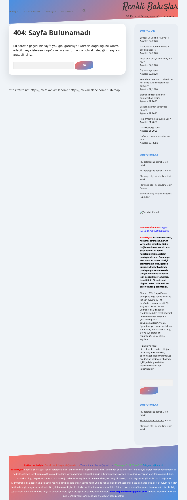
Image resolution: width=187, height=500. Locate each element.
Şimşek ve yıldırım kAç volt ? (154, 37)
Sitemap (114, 90)
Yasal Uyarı (50, 11)
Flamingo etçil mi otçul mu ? (154, 176)
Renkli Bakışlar (150, 7)
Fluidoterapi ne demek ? (152, 161)
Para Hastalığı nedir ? (150, 127)
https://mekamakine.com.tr (89, 90)
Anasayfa (13, 11)
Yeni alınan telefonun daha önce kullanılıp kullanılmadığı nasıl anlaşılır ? (156, 82)
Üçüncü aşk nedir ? (149, 70)
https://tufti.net (19, 90)
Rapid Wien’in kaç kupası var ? (155, 118)
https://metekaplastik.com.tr (50, 90)
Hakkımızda (66, 11)
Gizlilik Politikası (31, 11)
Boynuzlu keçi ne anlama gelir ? (156, 193)
